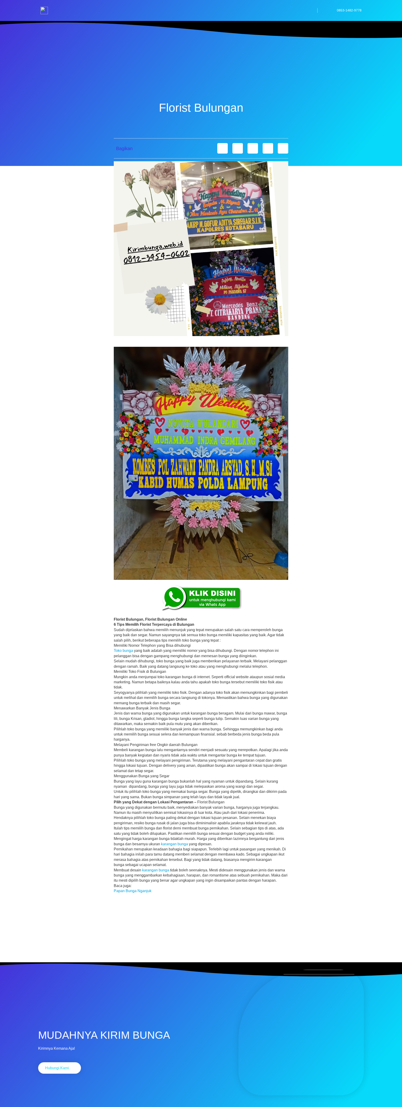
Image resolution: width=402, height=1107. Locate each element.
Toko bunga (123, 651)
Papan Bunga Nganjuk (132, 891)
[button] (222, 148)
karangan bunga (174, 844)
